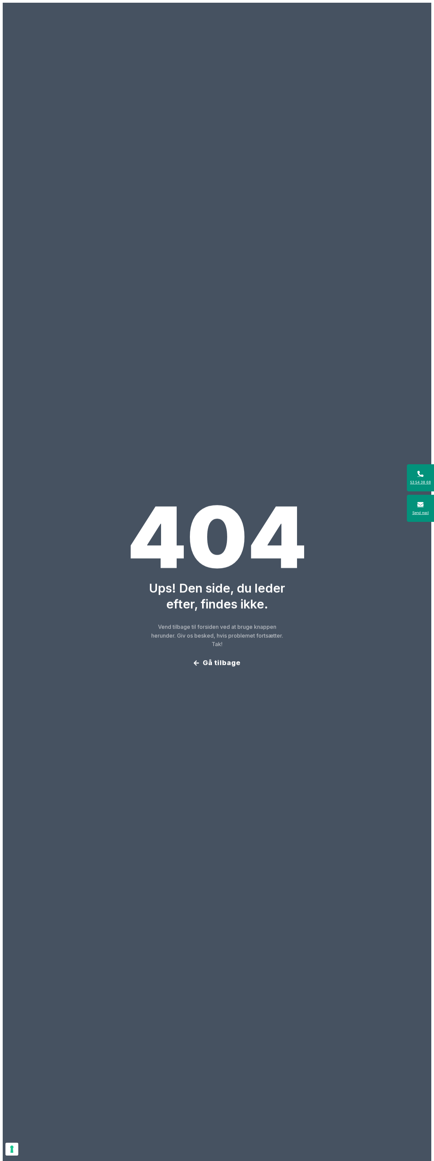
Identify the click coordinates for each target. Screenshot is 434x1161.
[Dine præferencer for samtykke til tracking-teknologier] (11, 1149)
